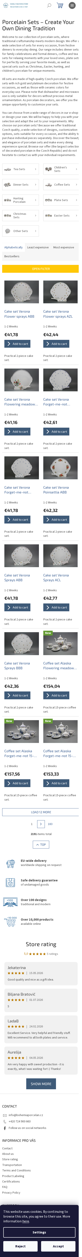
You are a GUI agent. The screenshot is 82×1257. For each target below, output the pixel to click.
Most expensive (63, 247)
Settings (39, 1232)
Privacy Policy (11, 1193)
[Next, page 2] (41, 824)
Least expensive (38, 247)
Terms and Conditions (16, 1170)
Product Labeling (13, 1176)
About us (8, 1154)
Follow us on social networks (27, 1128)
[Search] (49, 5)
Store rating (41, 943)
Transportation (12, 1165)
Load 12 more (41, 812)
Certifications (11, 1181)
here (25, 1221)
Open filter (41, 269)
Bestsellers (11, 256)
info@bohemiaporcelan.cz (26, 1115)
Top (43, 844)
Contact (7, 1148)
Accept (58, 1246)
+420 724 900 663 (20, 1121)
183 (50, 824)
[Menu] (72, 5)
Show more (41, 1084)
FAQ (4, 1187)
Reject (20, 1246)
